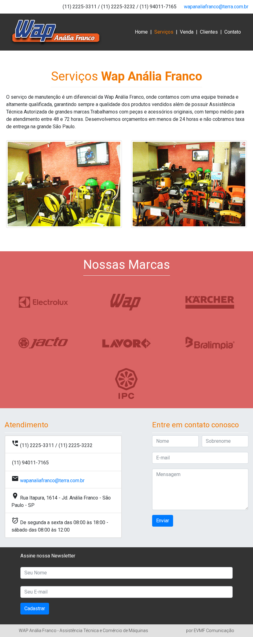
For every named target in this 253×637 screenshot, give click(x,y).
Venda (186, 32)
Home (141, 32)
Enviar (162, 521)
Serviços (163, 33)
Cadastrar (34, 608)
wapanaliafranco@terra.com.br (216, 7)
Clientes (209, 32)
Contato (232, 32)
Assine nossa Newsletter (47, 556)
